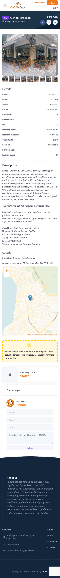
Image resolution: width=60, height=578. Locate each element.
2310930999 (40, 2)
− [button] (7, 275)
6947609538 (21, 405)
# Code (52, 3)
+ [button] (7, 270)
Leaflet (28, 334)
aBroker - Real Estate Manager (45, 334)
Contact (51, 547)
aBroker (45, 571)
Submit (30, 448)
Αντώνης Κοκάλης (23, 401)
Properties (52, 541)
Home (50, 535)
